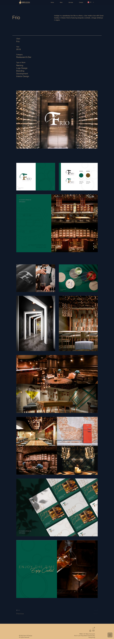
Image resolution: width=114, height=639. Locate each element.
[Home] (90, 630)
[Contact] (93, 630)
